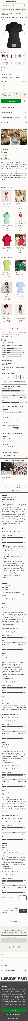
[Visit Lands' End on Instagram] (9, 947)
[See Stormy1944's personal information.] (10, 746)
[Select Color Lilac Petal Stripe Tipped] (24, 63)
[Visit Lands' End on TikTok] (12, 947)
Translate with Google (7, 678)
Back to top (14, 921)
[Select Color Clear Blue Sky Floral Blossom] (7, 63)
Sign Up (14, 941)
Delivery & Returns (6, 112)
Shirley (5, 415)
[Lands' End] (11, 2)
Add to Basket (11, 101)
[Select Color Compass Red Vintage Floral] (11, 63)
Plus (17, 77)
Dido (3, 701)
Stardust (4, 608)
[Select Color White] (24, 56)
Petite (11, 77)
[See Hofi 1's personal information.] (6, 657)
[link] (10, 364)
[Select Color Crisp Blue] (16, 63)
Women (6, 13)
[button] (4, 377)
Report (19, 531)
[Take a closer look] (24, 24)
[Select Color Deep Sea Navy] (11, 56)
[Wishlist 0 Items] (23, 2)
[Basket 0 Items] (26, 2)
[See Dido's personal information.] (6, 701)
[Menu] (2, 2)
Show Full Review (7, 422)
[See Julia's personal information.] (5, 795)
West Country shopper (8, 499)
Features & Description (7, 107)
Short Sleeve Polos (5, 14)
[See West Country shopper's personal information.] (15, 499)
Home (2, 13)
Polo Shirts (18, 13)
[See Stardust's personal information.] (8, 607)
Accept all (14, 1010)
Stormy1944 (5, 746)
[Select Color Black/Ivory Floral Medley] (3, 63)
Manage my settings (14, 1018)
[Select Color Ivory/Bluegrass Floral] (16, 56)
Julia (3, 795)
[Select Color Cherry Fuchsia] (7, 56)
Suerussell (5, 587)
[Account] (20, 2)
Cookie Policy (18, 997)
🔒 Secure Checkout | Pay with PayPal (14, 9)
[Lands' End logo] (14, 979)
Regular (4, 77)
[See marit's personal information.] (6, 847)
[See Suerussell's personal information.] (9, 587)
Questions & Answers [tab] (16, 329)
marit (3, 847)
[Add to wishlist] (24, 101)
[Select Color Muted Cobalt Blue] (20, 56)
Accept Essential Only (14, 1014)
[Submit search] (24, 5)
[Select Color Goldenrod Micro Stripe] (20, 63)
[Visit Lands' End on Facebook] (15, 947)
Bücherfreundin (7, 441)
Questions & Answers (7, 123)
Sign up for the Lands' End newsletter (14, 930)
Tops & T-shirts (12, 13)
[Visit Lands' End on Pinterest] (18, 947)
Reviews (4, 329)
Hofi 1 (3, 657)
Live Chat (23, 911)
